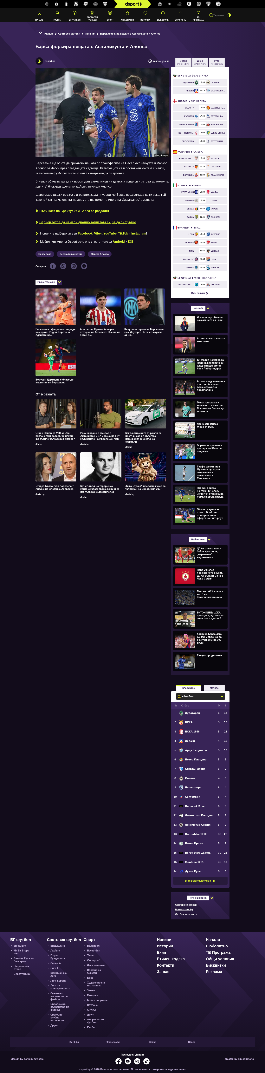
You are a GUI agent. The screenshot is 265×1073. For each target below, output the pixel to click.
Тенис (90, 955)
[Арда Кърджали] (86, 4)
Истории (145, 20)
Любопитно (127, 20)
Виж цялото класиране (198, 880)
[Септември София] (170, 4)
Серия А (189, 185)
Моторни (92, 995)
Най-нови (198, 308)
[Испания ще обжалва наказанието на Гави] (200, 323)
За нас (163, 972)
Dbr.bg (191, 1042)
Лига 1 (189, 227)
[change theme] (228, 15)
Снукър (91, 1009)
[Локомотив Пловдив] (189, 4)
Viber (98, 233)
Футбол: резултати (186, 914)
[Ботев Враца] (218, 4)
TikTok (123, 233)
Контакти (165, 965)
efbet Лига (193, 75)
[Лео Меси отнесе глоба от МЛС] (200, 430)
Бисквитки (216, 965)
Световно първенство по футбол (59, 996)
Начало (39, 20)
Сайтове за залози (186, 905)
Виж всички (198, 293)
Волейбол (93, 945)
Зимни (91, 990)
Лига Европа (58, 980)
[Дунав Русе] (179, 4)
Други (54, 1025)
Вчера (183, 62)
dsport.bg (50, 61)
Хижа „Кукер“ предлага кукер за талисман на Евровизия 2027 (145, 487)
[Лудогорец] (47, 4)
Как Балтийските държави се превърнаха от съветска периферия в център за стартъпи (143, 437)
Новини (57, 20)
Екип (161, 952)
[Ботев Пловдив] (95, 4)
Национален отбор (21, 967)
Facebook (85, 233)
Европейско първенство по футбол (59, 1007)
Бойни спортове (97, 1000)
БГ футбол (75, 20)
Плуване (92, 1004)
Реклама (214, 972)
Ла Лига (190, 151)
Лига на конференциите (60, 987)
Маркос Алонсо (100, 254)
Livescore (163, 20)
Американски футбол (95, 1021)
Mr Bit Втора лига (197, 278)
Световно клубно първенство (57, 1017)
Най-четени (197, 539)
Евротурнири (22, 973)
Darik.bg (74, 1042)
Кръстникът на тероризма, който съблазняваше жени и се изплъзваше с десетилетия (99, 489)
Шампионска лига (58, 974)
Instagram (138, 233)
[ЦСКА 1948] (66, 4)
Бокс (90, 977)
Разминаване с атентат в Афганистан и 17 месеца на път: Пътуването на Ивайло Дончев (100, 436)
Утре (217, 62)
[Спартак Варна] (105, 4)
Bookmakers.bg (184, 909)
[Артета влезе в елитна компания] (200, 344)
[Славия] (160, 4)
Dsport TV (180, 20)
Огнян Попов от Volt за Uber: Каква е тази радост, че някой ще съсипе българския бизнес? (55, 436)
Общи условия (220, 959)
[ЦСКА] (56, 4)
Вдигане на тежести (94, 971)
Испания (90, 33)
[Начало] (40, 33)
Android (119, 241)
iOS (130, 241)
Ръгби (91, 1027)
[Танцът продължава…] (200, 661)
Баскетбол (93, 950)
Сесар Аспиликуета (71, 254)
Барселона (44, 254)
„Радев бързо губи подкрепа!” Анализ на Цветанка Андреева (55, 487)
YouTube (110, 233)
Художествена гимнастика (96, 984)
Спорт (110, 20)
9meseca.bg (113, 1042)
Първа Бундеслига (57, 957)
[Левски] (76, 4)
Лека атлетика (96, 965)
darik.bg (84, 444)
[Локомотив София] (199, 4)
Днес (200, 62)
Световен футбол (92, 18)
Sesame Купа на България (24, 960)
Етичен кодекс (171, 959)
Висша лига (192, 101)
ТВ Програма (198, 18)
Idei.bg (152, 1042)
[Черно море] (208, 4)
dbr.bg (39, 444)
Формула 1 (94, 960)
